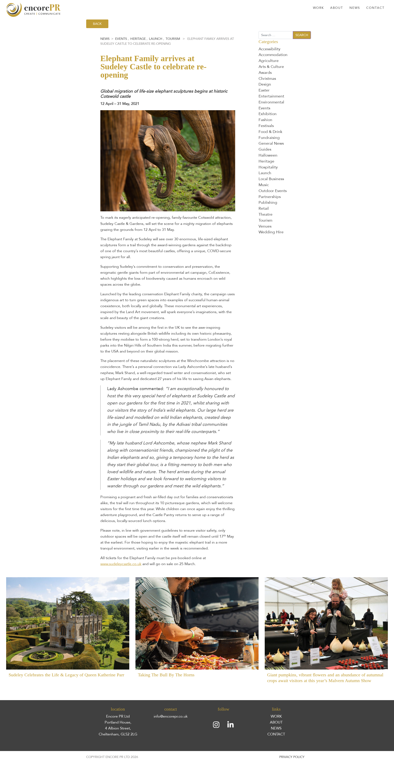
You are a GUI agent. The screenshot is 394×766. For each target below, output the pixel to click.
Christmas (267, 78)
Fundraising (269, 137)
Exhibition (268, 114)
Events (121, 39)
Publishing (268, 202)
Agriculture (269, 60)
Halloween (268, 155)
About (336, 8)
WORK (276, 716)
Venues (265, 226)
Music (264, 185)
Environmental (271, 102)
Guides (265, 149)
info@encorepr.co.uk (171, 716)
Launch (155, 39)
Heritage (138, 39)
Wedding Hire (271, 232)
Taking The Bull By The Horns (166, 674)
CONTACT (276, 734)
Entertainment (271, 96)
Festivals (266, 125)
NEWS (276, 728)
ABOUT (276, 722)
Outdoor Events (273, 191)
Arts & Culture (271, 66)
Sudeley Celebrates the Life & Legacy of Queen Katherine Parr (66, 674)
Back (97, 24)
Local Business (271, 179)
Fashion (265, 120)
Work (318, 8)
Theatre (266, 214)
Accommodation (273, 54)
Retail (264, 208)
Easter (264, 90)
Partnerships (270, 196)
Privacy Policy (292, 757)
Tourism (173, 39)
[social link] (216, 725)
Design (265, 84)
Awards (265, 72)
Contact (375, 8)
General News (271, 143)
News (354, 8)
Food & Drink (270, 131)
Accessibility (269, 49)
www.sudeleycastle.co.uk (120, 563)
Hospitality (268, 167)
